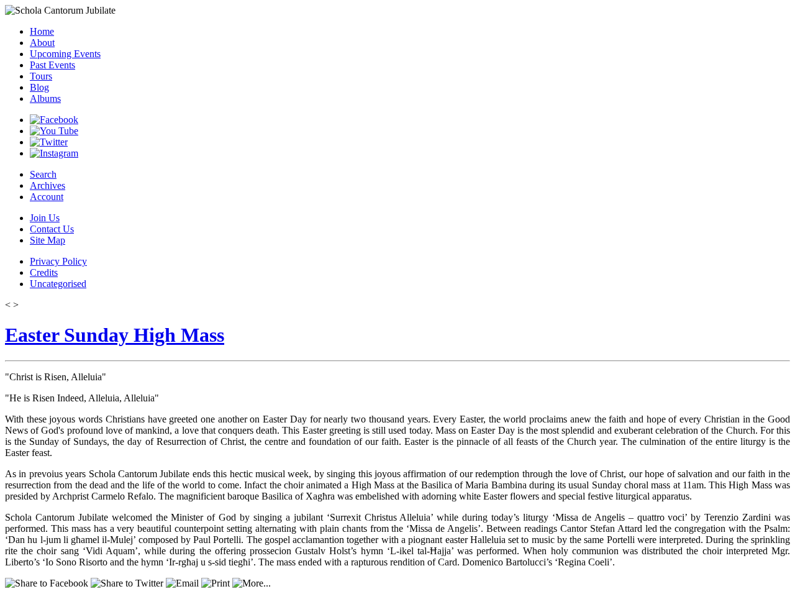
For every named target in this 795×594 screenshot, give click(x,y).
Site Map (47, 240)
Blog (39, 87)
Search (43, 174)
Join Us (45, 217)
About (42, 42)
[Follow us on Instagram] (54, 153)
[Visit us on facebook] (54, 119)
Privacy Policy (58, 261)
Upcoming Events (65, 53)
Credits (44, 272)
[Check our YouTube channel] (54, 131)
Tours (41, 76)
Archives (47, 185)
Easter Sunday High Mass (114, 335)
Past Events (52, 65)
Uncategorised (58, 283)
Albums (45, 98)
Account (46, 196)
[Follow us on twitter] (49, 142)
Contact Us (52, 229)
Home (42, 31)
